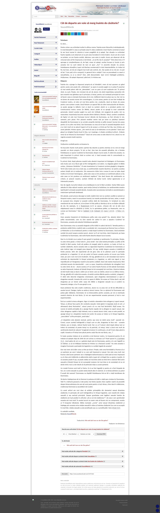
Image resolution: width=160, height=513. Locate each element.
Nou (66, 16)
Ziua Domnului (46, 156)
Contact (78, 16)
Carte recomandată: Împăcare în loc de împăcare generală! (49, 98)
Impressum (84, 16)
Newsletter (71, 16)
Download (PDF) (101, 434)
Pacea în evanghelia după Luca (48, 163)
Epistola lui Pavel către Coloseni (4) (47, 149)
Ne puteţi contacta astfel (122, 500)
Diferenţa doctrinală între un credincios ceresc (49, 198)
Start (62, 16)
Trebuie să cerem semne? (48, 178)
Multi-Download (39, 87)
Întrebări (85, 451)
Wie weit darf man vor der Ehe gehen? (96, 420)
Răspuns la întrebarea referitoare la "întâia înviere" (49, 191)
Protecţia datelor (124, 502)
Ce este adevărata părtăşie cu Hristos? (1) (49, 216)
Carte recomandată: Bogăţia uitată (49, 108)
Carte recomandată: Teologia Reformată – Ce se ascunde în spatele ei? (49, 127)
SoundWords (86, 466)
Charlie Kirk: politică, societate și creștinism (49, 230)
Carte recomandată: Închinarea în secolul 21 (48, 118)
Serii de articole (39, 81)
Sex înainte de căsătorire (95, 461)
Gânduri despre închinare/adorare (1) (48, 171)
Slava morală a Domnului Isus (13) (49, 141)
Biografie (46, 29)
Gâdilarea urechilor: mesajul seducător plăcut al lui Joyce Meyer (49, 207)
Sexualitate (91, 456)
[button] (126, 16)
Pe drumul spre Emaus (47, 223)
